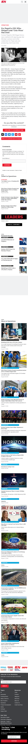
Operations (5, 25)
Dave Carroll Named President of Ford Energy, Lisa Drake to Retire (13, 552)
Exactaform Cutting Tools (7, 466)
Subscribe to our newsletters (14, 130)
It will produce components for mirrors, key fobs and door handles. (13, 619)
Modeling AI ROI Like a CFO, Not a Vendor (8, 268)
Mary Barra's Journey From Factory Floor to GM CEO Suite (13, 525)
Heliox (2, 565)
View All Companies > (14, 224)
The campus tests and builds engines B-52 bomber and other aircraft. (13, 374)
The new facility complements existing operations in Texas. (13, 403)
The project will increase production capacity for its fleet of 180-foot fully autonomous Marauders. (13, 591)
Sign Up (4, 686)
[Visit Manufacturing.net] (10, 669)
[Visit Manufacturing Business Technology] (17, 669)
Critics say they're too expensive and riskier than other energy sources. (12, 647)
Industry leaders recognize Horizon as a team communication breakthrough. (12, 459)
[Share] (6, 134)
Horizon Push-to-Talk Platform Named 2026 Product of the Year (12, 456)
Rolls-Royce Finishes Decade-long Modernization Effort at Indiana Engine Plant (10, 190)
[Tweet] (12, 134)
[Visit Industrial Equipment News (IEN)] (17, 667)
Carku (2, 655)
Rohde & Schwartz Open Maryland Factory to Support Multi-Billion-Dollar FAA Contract (9, 198)
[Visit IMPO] (24, 667)
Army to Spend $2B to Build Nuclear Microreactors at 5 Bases (10, 644)
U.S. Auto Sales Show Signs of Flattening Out (9, 259)
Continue (14, 741)
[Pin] (16, 134)
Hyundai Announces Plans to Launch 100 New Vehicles (12, 492)
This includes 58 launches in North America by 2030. (13, 494)
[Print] (2, 134)
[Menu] (25, 2)
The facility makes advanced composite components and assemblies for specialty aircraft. (13, 431)
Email (2, 679)
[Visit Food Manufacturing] (10, 667)
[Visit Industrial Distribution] (3, 669)
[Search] (22, 2)
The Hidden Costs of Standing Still (10, 181)
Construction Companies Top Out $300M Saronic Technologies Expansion (13, 588)
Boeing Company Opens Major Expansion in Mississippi (9, 206)
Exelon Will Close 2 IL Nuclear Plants (8, 249)
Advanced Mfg (5, 425)
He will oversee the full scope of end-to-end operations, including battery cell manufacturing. (12, 555)
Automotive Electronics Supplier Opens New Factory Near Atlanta (12, 616)
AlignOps (3, 501)
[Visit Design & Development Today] (3, 667)
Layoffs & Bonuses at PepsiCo (7, 240)
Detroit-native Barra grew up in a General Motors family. (12, 528)
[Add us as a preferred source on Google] (19, 134)
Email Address (6, 158)
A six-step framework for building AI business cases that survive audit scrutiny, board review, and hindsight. (13, 346)
